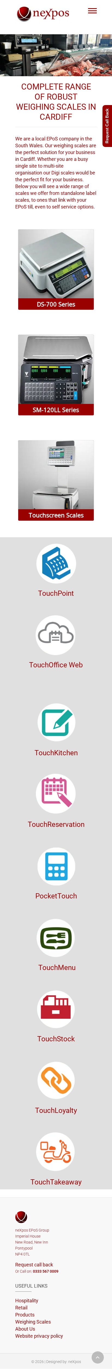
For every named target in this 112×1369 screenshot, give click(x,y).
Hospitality (26, 1300)
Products (25, 1315)
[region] (56, 55)
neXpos (74, 1361)
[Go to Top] (98, 1357)
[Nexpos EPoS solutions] (44, 13)
